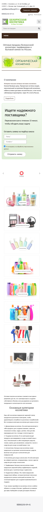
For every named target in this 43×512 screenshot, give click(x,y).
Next (39, 173)
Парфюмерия (22, 202)
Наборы (23, 385)
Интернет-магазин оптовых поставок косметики (20, 84)
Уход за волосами (22, 294)
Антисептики (22, 248)
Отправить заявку (14, 154)
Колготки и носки (22, 340)
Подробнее (9, 98)
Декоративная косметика (22, 225)
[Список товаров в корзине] (39, 23)
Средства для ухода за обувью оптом (22, 363)
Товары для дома (22, 317)
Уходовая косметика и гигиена (23, 271)
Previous (3, 173)
